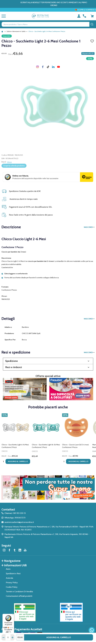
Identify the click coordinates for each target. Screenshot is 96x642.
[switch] (8, 632)
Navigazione (12, 561)
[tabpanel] (16, 439)
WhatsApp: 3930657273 (14, 517)
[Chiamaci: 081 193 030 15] (84, 16)
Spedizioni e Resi (13, 573)
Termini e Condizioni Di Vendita (19, 591)
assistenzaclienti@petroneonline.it (19, 522)
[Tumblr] (48, 67)
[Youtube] (58, 67)
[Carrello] (92, 16)
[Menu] (12, 615)
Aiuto (8, 569)
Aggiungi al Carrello (58, 637)
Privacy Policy (12, 582)
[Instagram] (37, 67)
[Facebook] (42, 67)
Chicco (9, 162)
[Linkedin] (53, 67)
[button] (48, 361)
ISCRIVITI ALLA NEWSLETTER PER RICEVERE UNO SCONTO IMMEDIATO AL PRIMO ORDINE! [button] (53, 4)
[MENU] (3, 16)
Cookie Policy (11, 587)
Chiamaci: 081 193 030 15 (15, 513)
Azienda (9, 578)
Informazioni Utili (15, 565)
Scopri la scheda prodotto (14, 166)
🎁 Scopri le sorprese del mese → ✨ (66, 10)
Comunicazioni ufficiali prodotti (19, 596)
